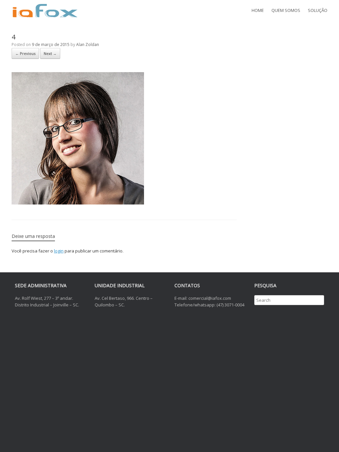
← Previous (25, 53)
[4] (78, 203)
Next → (50, 53)
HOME (258, 10)
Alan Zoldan (87, 44)
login (59, 251)
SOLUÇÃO (317, 10)
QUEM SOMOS (285, 10)
